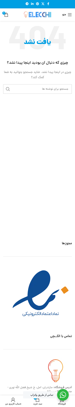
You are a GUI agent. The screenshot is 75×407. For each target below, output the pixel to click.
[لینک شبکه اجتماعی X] (43, 4)
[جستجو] (8, 89)
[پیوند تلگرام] (27, 4)
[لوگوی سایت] (37, 15)
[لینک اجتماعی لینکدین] (32, 4)
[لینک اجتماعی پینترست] (37, 4)
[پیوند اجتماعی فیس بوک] (48, 4)
